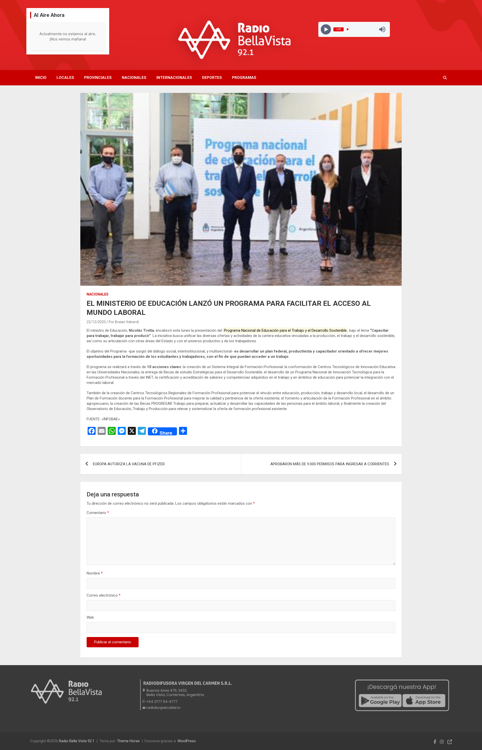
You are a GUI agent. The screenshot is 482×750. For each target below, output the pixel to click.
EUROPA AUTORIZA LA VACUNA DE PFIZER (129, 464)
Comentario (98, 512)
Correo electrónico (103, 595)
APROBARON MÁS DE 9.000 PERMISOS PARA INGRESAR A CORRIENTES (329, 464)
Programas (244, 77)
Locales (65, 77)
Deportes (212, 77)
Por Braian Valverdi (124, 322)
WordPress (186, 741)
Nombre (95, 573)
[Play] (325, 29)
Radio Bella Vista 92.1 (76, 741)
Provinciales (98, 77)
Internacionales (174, 77)
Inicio (40, 77)
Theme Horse (128, 741)
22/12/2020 (96, 322)
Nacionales (134, 77)
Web (90, 617)
